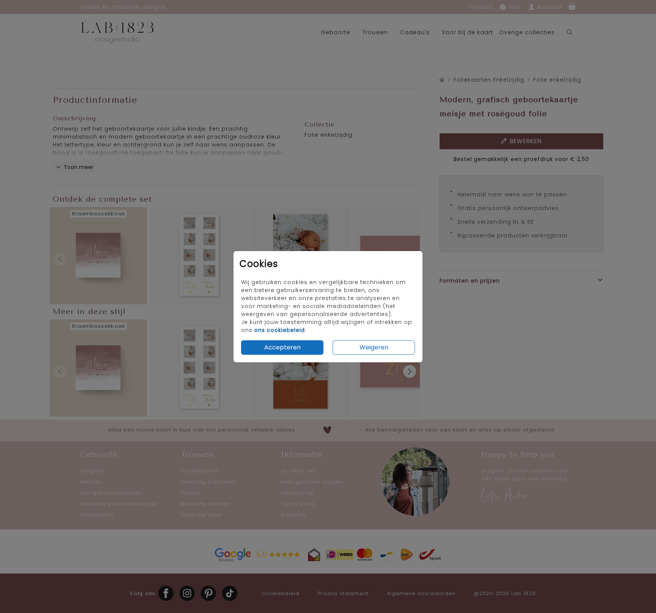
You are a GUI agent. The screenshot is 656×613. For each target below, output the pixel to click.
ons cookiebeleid (279, 330)
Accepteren (282, 347)
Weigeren (374, 347)
